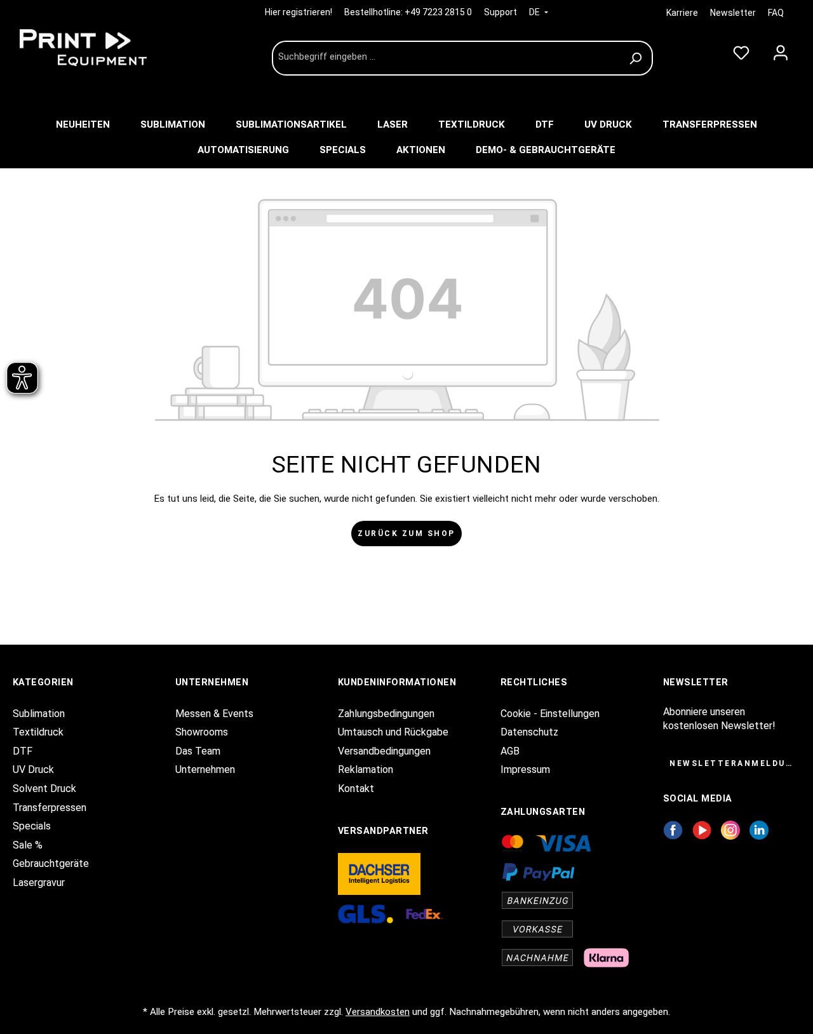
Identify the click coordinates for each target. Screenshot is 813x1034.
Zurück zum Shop (406, 533)
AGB (510, 751)
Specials (32, 826)
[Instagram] (730, 830)
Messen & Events (214, 714)
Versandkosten (378, 1011)
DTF (22, 751)
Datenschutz (529, 732)
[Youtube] (702, 830)
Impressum (525, 769)
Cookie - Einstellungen (550, 714)
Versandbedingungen (384, 751)
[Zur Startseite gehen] (108, 47)
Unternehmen (205, 769)
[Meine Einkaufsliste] (741, 50)
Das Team (197, 751)
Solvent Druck (44, 788)
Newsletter (733, 13)
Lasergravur (39, 882)
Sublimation (39, 714)
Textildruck (38, 732)
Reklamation (365, 769)
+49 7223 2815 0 (438, 12)
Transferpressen (49, 808)
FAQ (776, 13)
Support (500, 12)
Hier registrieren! (299, 12)
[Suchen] (637, 58)
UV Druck (33, 769)
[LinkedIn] (759, 830)
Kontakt (356, 788)
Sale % (28, 845)
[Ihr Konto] (780, 50)
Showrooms (201, 732)
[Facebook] (673, 830)
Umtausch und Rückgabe (393, 732)
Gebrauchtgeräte (51, 863)
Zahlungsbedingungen (386, 714)
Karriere (682, 13)
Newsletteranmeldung (734, 763)
